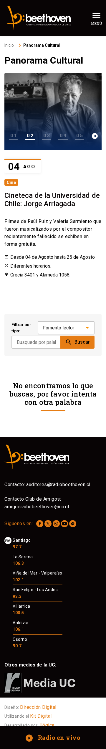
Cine (11, 182)
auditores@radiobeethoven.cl (58, 484)
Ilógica (46, 725)
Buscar (77, 342)
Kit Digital (41, 716)
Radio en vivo (53, 737)
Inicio (9, 45)
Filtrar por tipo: (21, 327)
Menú (96, 23)
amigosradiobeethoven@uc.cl (36, 506)
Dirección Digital (38, 707)
